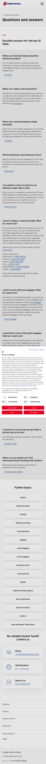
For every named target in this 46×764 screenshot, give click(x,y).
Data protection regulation (19, 386)
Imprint (42, 350)
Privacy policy (33, 350)
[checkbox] (26, 397)
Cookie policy (32, 386)
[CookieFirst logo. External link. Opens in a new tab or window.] (3, 352)
